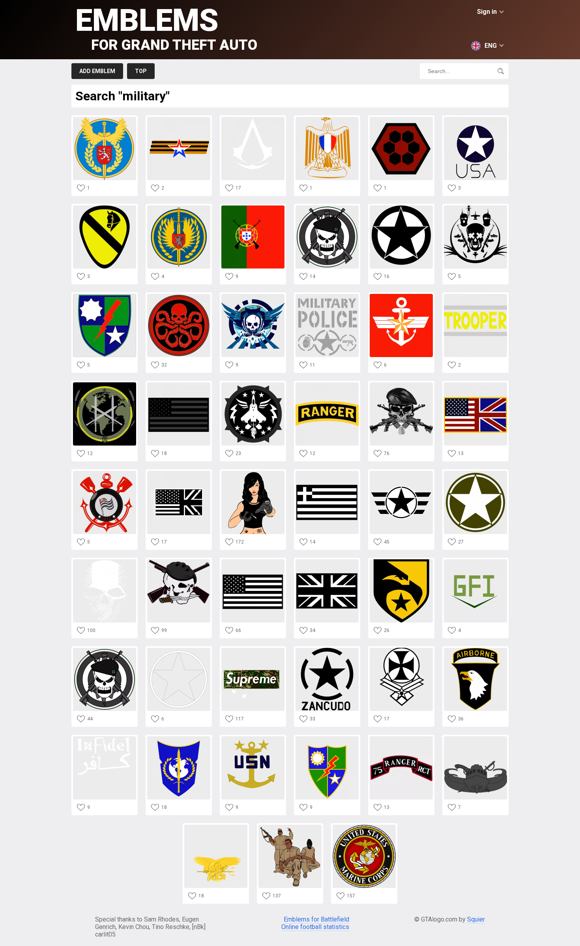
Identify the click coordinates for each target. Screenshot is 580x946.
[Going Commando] (401, 384)
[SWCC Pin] (475, 738)
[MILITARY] (475, 207)
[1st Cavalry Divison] (104, 207)
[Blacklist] (104, 650)
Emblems (166, 27)
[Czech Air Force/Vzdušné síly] (104, 119)
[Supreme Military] (253, 650)
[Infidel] (104, 738)
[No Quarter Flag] (179, 384)
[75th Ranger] (104, 296)
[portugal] (253, 207)
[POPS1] (179, 738)
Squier (476, 919)
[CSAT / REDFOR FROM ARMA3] (401, 119)
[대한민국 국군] (401, 296)
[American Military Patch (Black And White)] (253, 561)
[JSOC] (104, 384)
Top (141, 71)
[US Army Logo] (475, 119)
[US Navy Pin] (253, 738)
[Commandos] (104, 561)
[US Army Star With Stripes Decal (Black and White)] (401, 473)
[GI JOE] (401, 561)
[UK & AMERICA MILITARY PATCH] (179, 473)
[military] (290, 827)
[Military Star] (401, 207)
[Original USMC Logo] (364, 827)
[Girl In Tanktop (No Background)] (253, 473)
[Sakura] (327, 119)
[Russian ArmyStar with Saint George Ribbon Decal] (179, 119)
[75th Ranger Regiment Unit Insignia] (327, 738)
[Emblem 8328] (475, 561)
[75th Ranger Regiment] (401, 738)
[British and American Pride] (475, 384)
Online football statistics (315, 927)
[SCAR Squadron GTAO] (327, 207)
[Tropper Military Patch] (475, 296)
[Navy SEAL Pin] (216, 827)
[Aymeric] (253, 119)
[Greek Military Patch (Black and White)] (327, 473)
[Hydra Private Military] (179, 296)
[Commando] (179, 561)
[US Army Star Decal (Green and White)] (475, 473)
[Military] (179, 207)
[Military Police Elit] (253, 296)
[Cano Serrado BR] (179, 650)
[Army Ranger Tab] (327, 384)
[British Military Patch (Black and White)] (327, 561)
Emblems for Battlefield (316, 919)
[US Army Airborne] (475, 650)
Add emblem (97, 71)
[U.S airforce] (253, 384)
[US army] (327, 650)
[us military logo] (401, 650)
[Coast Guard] (104, 473)
